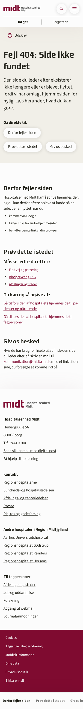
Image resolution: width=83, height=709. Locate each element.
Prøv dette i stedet (22, 146)
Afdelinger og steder (23, 284)
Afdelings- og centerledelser (25, 498)
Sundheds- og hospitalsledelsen (28, 490)
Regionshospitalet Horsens (25, 561)
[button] (61, 9)
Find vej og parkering (23, 269)
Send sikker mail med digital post (29, 451)
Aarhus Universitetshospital (25, 537)
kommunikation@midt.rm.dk (26, 361)
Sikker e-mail (15, 680)
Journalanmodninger (20, 616)
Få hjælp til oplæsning (20, 459)
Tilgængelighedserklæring (24, 646)
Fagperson (60, 22)
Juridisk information (20, 654)
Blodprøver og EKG (22, 277)
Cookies (11, 637)
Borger (22, 22)
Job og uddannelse (18, 592)
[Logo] (21, 9)
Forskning (11, 600)
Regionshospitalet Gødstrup (25, 545)
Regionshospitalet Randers (25, 553)
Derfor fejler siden (22, 133)
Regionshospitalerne (20, 482)
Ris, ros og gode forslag (22, 514)
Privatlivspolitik (17, 672)
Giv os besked (61, 146)
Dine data (12, 663)
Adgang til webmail (18, 608)
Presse (8, 506)
